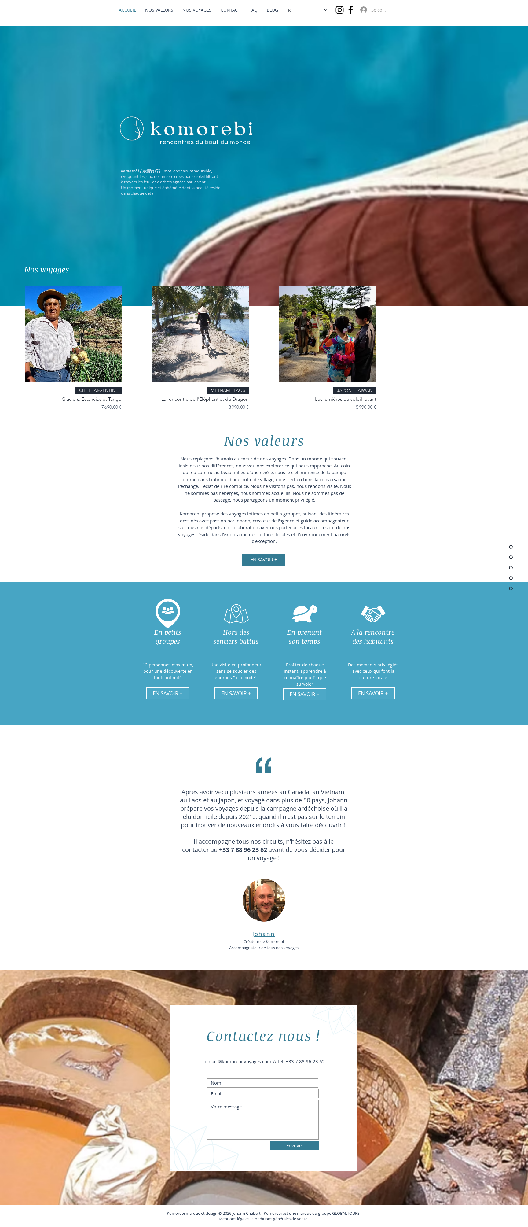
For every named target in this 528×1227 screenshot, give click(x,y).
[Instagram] (339, 10)
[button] (167, 693)
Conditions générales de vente (279, 1218)
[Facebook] (350, 10)
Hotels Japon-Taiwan (294, 1224)
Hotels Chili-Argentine (253, 1224)
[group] (264, 348)
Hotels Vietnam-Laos (211, 1224)
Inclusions (325, 1224)
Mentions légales (234, 1218)
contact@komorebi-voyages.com (237, 1061)
